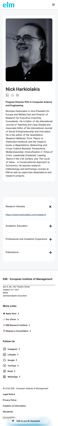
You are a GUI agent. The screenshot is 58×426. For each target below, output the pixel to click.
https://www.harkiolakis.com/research (26, 214)
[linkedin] (7, 95)
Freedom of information (14, 406)
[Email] (17, 95)
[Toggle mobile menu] (53, 4)
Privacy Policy (9, 400)
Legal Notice (9, 394)
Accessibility (9, 417)
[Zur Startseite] (8, 5)
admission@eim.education (15, 295)
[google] (12, 95)
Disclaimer (8, 411)
